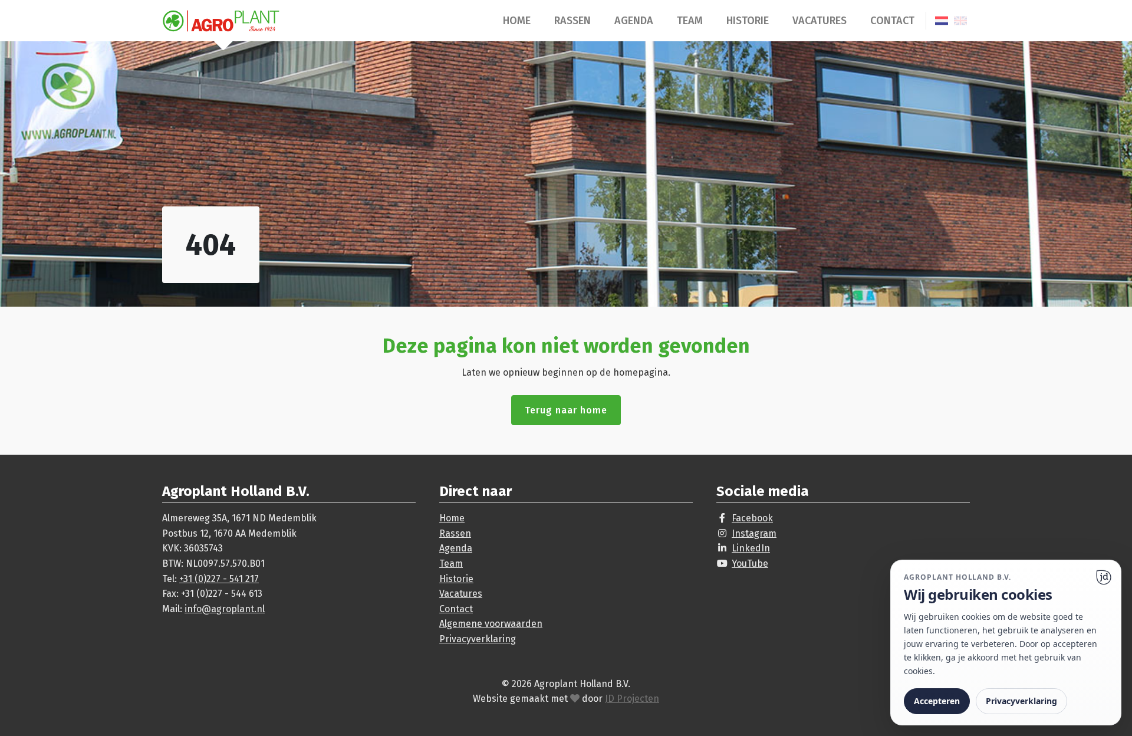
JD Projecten (632, 698)
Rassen (572, 20)
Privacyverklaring (477, 639)
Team (690, 20)
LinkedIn (751, 548)
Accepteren (937, 701)
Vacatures (819, 20)
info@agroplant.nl (225, 609)
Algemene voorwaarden (490, 623)
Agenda (633, 20)
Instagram (754, 533)
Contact (892, 20)
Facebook (752, 518)
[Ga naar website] (1103, 577)
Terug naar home (566, 410)
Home (517, 20)
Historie (747, 20)
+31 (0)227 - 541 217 (219, 578)
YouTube (750, 563)
